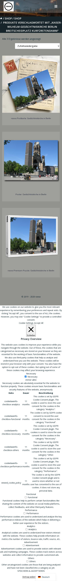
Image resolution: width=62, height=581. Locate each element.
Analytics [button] (31, 526)
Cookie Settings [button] (26, 323)
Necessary (32, 376)
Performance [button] (31, 510)
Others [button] (31, 558)
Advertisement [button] (31, 542)
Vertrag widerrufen (31, 576)
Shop (8, 18)
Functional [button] (31, 494)
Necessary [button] (31, 373)
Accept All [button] (38, 323)
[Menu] (55, 6)
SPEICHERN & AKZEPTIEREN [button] (31, 571)
